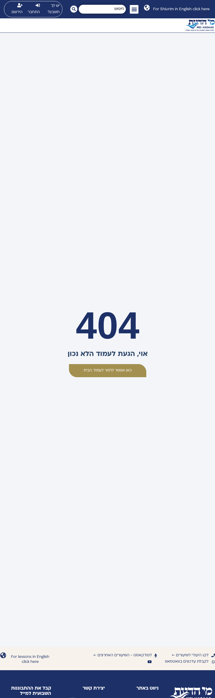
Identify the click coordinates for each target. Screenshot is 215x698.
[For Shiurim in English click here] (147, 8)
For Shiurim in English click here (181, 9)
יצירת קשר (94, 688)
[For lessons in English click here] (3, 655)
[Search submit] (73, 9)
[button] (134, 9)
